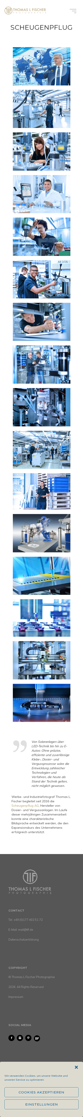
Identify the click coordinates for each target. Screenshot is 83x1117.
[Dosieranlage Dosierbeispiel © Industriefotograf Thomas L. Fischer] (41, 576)
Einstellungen (41, 1104)
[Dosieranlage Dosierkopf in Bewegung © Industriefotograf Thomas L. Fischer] (41, 660)
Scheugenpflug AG (25, 806)
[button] (76, 1067)
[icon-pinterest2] (29, 1038)
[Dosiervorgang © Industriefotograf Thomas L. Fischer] (41, 703)
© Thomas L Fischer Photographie (31, 977)
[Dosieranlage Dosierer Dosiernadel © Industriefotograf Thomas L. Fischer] (41, 618)
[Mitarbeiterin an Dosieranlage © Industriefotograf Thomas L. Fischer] (41, 151)
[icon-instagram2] (21, 1038)
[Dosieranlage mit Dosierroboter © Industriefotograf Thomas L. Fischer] (41, 533)
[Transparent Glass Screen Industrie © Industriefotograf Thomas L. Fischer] (41, 66)
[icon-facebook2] (12, 1038)
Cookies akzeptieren (41, 1092)
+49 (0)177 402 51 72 (28, 919)
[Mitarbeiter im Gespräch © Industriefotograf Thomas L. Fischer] (41, 407)
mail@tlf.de (25, 929)
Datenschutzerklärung (23, 939)
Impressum (15, 997)
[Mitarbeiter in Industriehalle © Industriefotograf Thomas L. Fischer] (41, 109)
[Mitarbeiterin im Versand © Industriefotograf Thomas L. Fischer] (41, 491)
